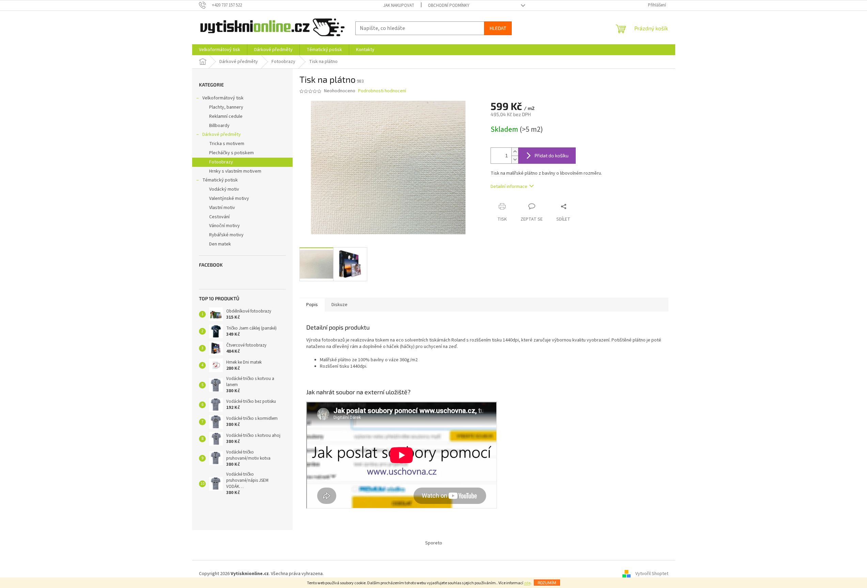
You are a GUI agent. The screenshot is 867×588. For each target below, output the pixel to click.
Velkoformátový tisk (223, 98)
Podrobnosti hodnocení (382, 91)
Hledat (498, 28)
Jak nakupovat (398, 5)
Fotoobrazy (221, 162)
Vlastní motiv (222, 207)
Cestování (219, 216)
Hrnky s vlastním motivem (235, 171)
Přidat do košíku (552, 155)
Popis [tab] (312, 304)
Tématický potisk (220, 180)
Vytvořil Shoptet (651, 574)
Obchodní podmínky (448, 5)
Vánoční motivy (224, 225)
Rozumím (547, 582)
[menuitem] (219, 49)
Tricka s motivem (226, 143)
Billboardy (219, 125)
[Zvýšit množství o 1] (514, 152)
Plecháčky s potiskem (231, 152)
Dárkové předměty (221, 134)
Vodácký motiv (224, 189)
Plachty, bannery (226, 107)
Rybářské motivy (226, 235)
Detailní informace (509, 186)
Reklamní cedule (226, 116)
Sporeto (433, 543)
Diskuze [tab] (339, 304)
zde (527, 583)
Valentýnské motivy (229, 198)
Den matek (220, 244)
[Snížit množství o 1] (514, 159)
